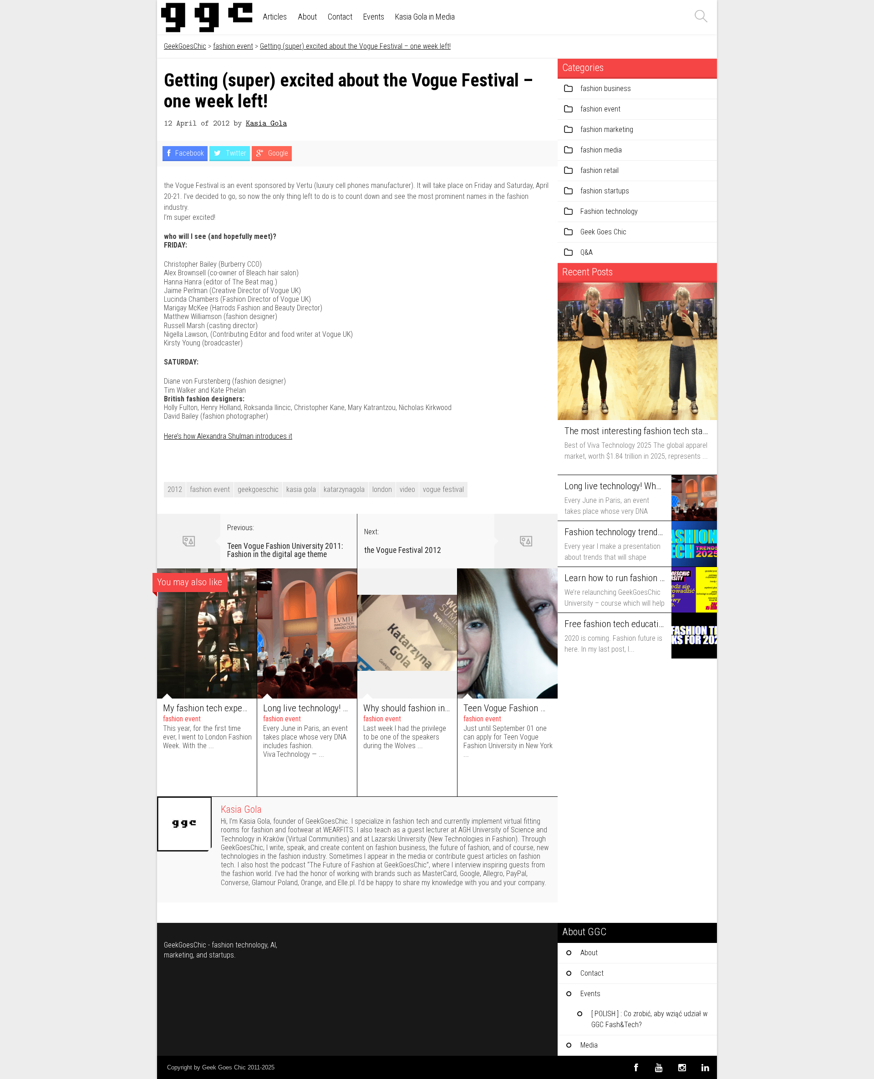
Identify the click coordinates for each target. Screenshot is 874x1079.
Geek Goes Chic (603, 232)
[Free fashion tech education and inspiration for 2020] (694, 636)
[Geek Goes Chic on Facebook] (635, 1067)
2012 (175, 489)
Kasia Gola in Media (425, 16)
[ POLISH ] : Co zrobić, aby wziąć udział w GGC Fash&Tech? (649, 1019)
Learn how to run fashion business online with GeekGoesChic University (614, 577)
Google (277, 153)
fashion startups (604, 191)
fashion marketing (606, 129)
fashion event (233, 46)
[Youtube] (659, 1067)
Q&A (586, 252)
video (407, 489)
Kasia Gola (266, 122)
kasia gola (301, 489)
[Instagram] (682, 1067)
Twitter (235, 153)
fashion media (601, 150)
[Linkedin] (705, 1067)
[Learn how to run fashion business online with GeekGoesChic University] (694, 590)
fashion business (605, 88)
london (382, 489)
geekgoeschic (258, 489)
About (307, 16)
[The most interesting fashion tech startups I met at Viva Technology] (637, 351)
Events (373, 16)
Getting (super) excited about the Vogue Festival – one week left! (355, 46)
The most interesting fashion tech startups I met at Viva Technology (636, 431)
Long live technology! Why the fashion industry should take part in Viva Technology (614, 486)
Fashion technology (609, 211)
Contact (340, 16)
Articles (275, 16)
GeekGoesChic (185, 46)
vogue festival (443, 489)
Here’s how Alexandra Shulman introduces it (228, 436)
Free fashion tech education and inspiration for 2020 (614, 623)
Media (589, 1045)
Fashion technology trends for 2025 (614, 532)
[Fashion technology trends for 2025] (694, 544)
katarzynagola (344, 489)
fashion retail (599, 170)
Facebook (188, 153)
